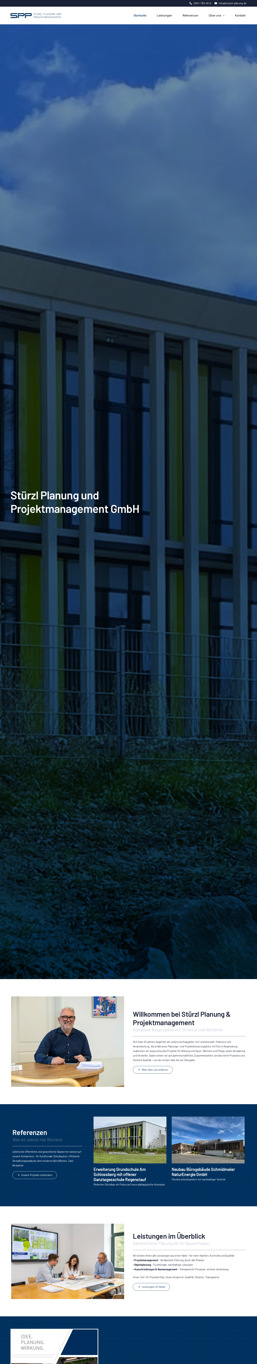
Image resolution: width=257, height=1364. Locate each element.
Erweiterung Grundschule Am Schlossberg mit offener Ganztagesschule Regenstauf (120, 1174)
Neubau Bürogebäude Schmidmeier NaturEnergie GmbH (203, 1172)
